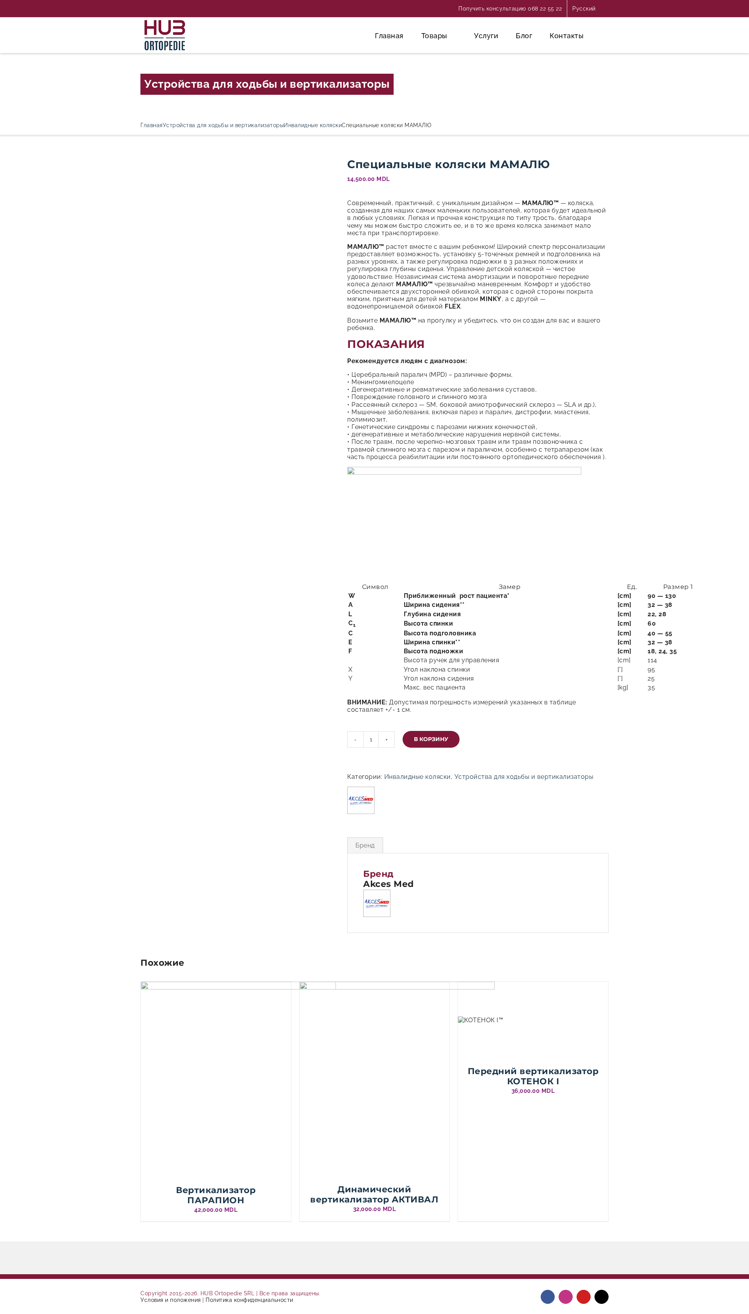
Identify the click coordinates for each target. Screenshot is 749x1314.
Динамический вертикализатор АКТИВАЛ (374, 1194)
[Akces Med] (360, 800)
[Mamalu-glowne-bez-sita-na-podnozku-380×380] (237, 161)
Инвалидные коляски (417, 776)
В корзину (431, 739)
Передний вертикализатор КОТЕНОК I (533, 1076)
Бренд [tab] (365, 845)
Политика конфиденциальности (249, 1300)
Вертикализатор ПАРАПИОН (216, 1195)
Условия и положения (170, 1300)
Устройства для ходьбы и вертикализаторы (267, 84)
